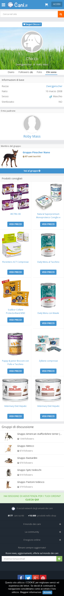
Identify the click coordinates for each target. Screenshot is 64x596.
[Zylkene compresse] (48, 344)
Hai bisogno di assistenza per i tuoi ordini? (32, 497)
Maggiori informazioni (30, 592)
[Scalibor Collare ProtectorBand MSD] (15, 293)
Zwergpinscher (24, 64)
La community (32, 531)
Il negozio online (32, 539)
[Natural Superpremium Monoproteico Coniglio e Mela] (48, 197)
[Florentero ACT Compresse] (15, 245)
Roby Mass (42, 64)
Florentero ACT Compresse (15, 261)
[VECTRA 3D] (15, 197)
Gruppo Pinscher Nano (36, 152)
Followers (25, 72)
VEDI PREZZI (15, 224)
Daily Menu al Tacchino (48, 261)
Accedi (56, 4)
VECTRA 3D (15, 214)
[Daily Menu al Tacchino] (48, 245)
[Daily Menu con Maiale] (48, 294)
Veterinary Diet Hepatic (15, 406)
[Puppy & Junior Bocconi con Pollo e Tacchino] (15, 344)
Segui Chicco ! (33, 24)
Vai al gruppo (31, 170)
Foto (39, 72)
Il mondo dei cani (32, 524)
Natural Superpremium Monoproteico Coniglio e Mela (48, 217)
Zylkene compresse (48, 360)
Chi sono (51, 72)
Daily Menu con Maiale (48, 313)
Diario (11, 72)
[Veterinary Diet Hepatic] (15, 390)
